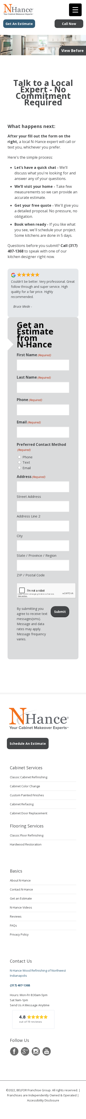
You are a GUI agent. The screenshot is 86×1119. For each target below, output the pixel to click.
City (20, 535)
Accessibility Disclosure (43, 1100)
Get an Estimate (21, 898)
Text (26, 462)
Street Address (29, 496)
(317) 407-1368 (20, 985)
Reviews (16, 916)
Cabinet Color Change (25, 786)
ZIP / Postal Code (31, 575)
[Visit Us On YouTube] (46, 1051)
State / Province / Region (36, 555)
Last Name (34, 377)
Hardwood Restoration (26, 844)
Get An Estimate (19, 23)
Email (29, 422)
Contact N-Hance (21, 889)
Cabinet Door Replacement (28, 813)
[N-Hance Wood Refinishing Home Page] (17, 13)
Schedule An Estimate (28, 743)
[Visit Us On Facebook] (14, 1051)
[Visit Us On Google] (25, 1051)
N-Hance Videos (21, 907)
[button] (33, 1019)
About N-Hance (20, 880)
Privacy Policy (19, 934)
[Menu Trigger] (75, 9)
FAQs (13, 925)
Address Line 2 (28, 516)
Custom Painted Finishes (27, 795)
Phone (29, 399)
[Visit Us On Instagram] (35, 1051)
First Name (34, 354)
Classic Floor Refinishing (26, 835)
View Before (72, 50)
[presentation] (46, 590)
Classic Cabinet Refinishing (28, 777)
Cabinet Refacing (21, 804)
